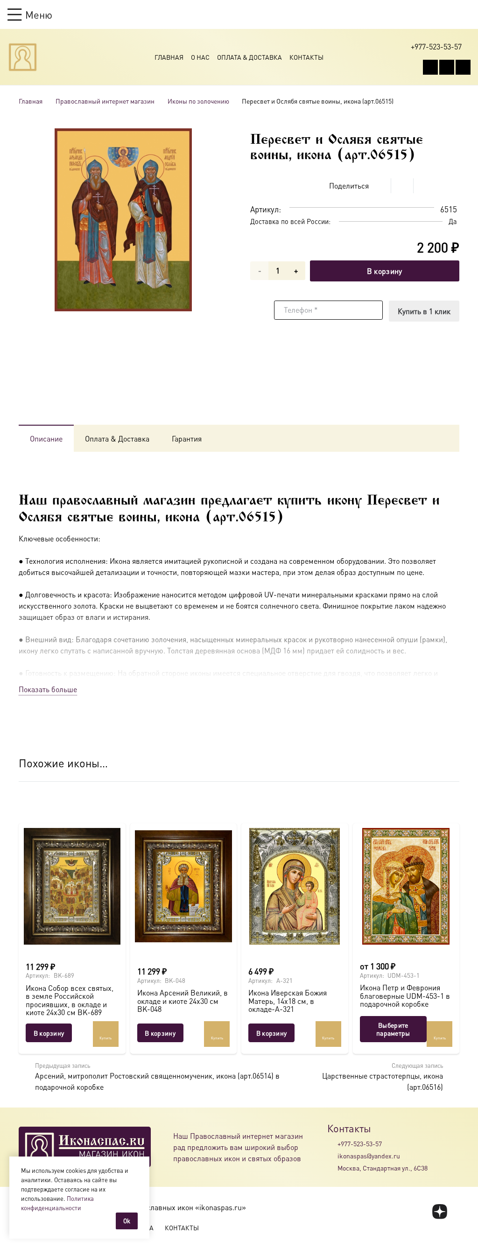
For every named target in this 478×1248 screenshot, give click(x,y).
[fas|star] (439, 1211)
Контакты (306, 57)
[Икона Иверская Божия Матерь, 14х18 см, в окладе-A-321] (295, 886)
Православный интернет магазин (105, 101)
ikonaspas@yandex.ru (368, 1155)
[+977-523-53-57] (332, 1143)
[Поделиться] (380, 185)
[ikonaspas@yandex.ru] (332, 1155)
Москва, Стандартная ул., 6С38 (382, 1168)
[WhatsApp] (446, 67)
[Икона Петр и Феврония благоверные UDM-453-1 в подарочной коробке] (406, 886)
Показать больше (48, 689)
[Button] (466, 14)
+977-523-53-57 (359, 1143)
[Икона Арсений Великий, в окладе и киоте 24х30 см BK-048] (183, 886)
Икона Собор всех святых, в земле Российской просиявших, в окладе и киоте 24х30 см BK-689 (69, 1000)
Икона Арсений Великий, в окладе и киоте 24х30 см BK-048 (182, 1001)
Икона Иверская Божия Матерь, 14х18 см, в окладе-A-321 (287, 1001)
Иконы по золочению (198, 101)
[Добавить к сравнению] (452, 186)
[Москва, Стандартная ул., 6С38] (332, 1168)
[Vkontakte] (430, 67)
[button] (29, 14)
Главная (169, 57)
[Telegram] (463, 67)
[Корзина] (448, 14)
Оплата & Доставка (249, 57)
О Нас (200, 57)
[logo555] (22, 57)
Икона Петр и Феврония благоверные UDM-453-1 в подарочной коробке (405, 995)
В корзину (384, 271)
